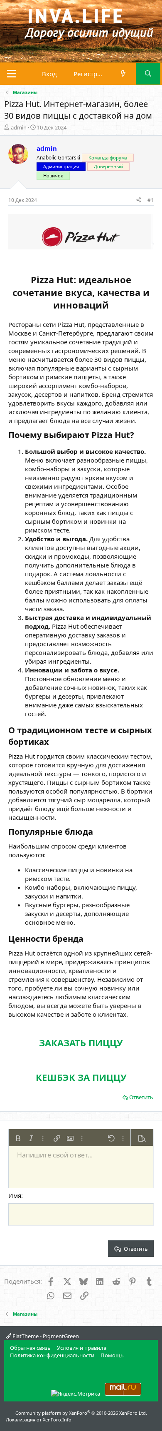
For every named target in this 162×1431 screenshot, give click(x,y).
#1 (150, 200)
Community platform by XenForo (81, 1413)
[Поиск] (148, 74)
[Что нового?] (123, 74)
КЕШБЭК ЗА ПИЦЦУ (81, 1077)
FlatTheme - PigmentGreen (45, 1336)
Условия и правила (81, 1347)
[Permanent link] (138, 435)
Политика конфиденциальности (52, 1355)
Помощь (112, 1355)
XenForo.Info (57, 1419)
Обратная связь (30, 1347)
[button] (18, 1138)
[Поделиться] (139, 200)
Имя (14, 1195)
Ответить (141, 1097)
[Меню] (11, 73)
